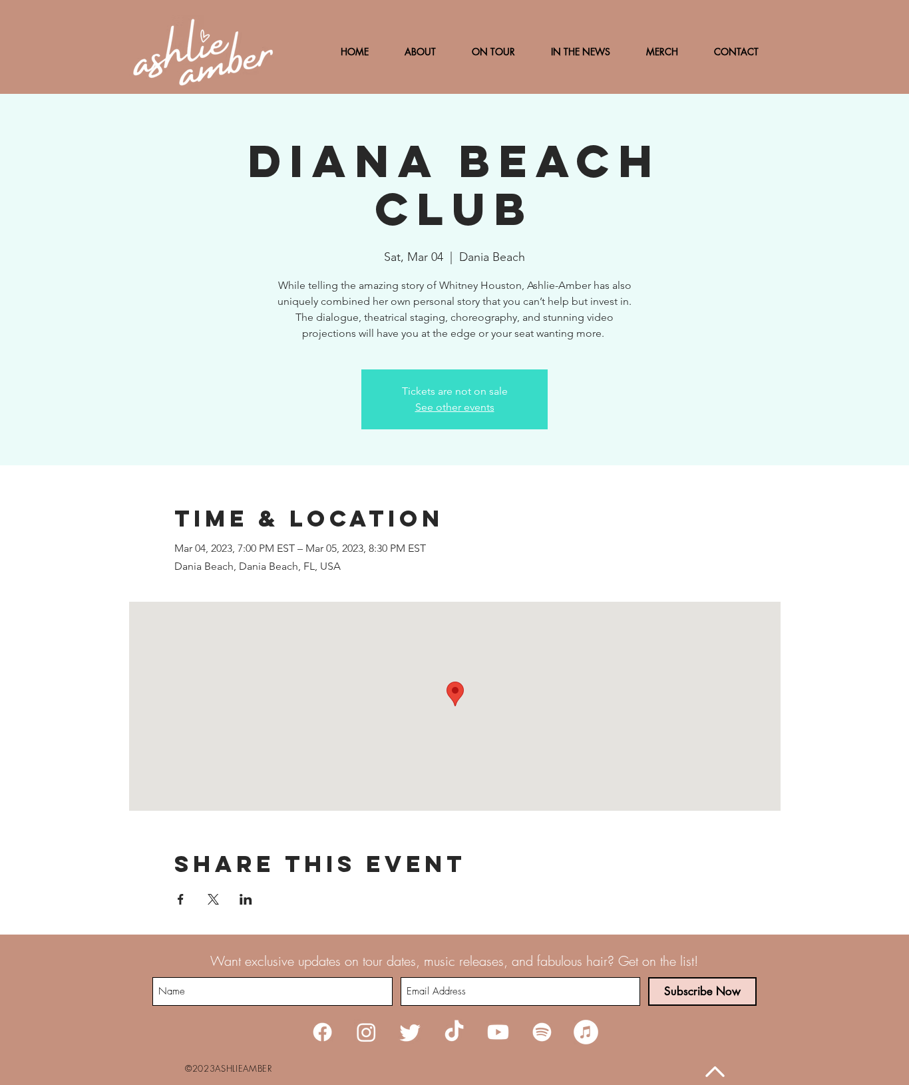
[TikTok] (454, 1032)
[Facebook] (322, 1032)
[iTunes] (586, 1032)
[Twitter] (410, 1032)
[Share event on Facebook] (180, 899)
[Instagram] (366, 1032)
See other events (454, 407)
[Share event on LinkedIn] (246, 899)
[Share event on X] (213, 899)
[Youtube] (498, 1032)
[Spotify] (542, 1032)
